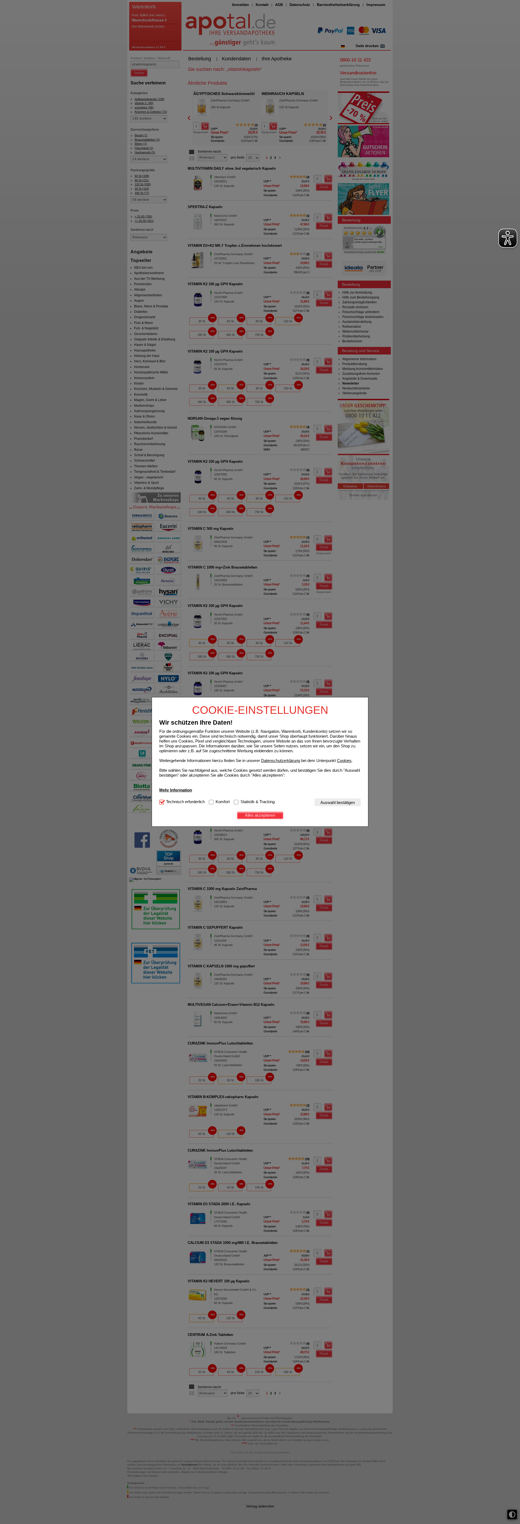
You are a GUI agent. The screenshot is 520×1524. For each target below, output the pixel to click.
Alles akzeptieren (260, 815)
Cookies (344, 760)
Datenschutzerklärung (280, 760)
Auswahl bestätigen (337, 802)
